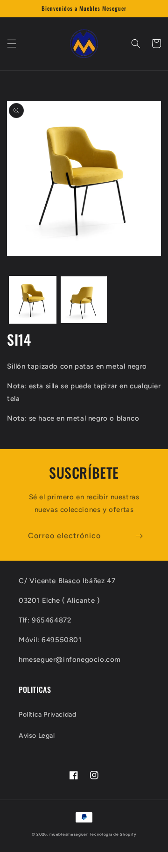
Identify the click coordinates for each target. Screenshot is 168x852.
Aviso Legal (37, 736)
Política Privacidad (47, 715)
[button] (11, 43)
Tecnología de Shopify (113, 834)
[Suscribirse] (139, 536)
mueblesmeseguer (68, 834)
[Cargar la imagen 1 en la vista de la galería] (32, 299)
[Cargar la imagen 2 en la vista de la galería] (84, 299)
